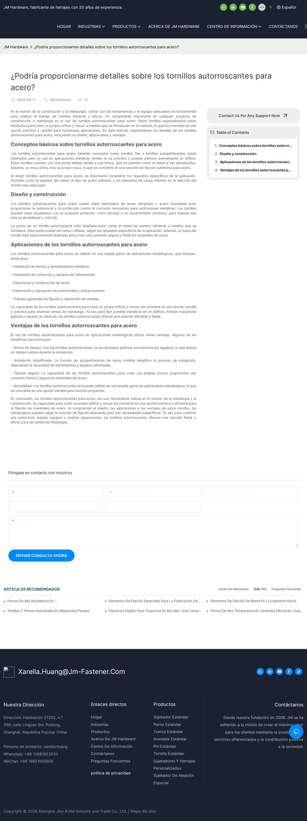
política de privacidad (110, 773)
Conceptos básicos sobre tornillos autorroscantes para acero (256, 145)
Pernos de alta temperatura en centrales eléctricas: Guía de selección (256, 611)
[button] (305, 26)
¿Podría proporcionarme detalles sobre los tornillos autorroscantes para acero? (106, 46)
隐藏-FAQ (260, 589)
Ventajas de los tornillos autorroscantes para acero (256, 170)
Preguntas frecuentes (286, 589)
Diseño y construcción (238, 154)
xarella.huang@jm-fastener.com (69, 671)
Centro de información (233, 589)
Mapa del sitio (142, 811)
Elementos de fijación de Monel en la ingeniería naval (253, 601)
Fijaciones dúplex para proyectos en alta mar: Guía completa (155, 611)
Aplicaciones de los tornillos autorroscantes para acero (256, 162)
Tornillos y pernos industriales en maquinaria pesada (48, 611)
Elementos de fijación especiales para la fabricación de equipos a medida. (155, 601)
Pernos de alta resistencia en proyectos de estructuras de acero (32, 601)
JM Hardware (16, 46)
